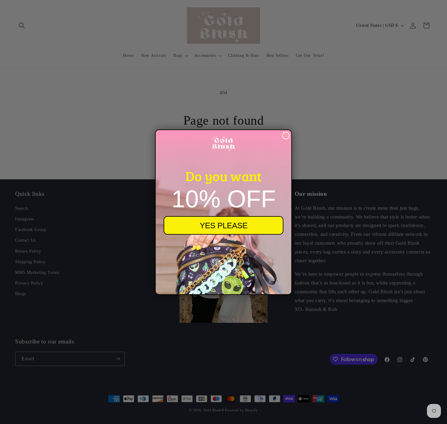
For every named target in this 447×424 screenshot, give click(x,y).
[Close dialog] (286, 136)
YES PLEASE (224, 225)
